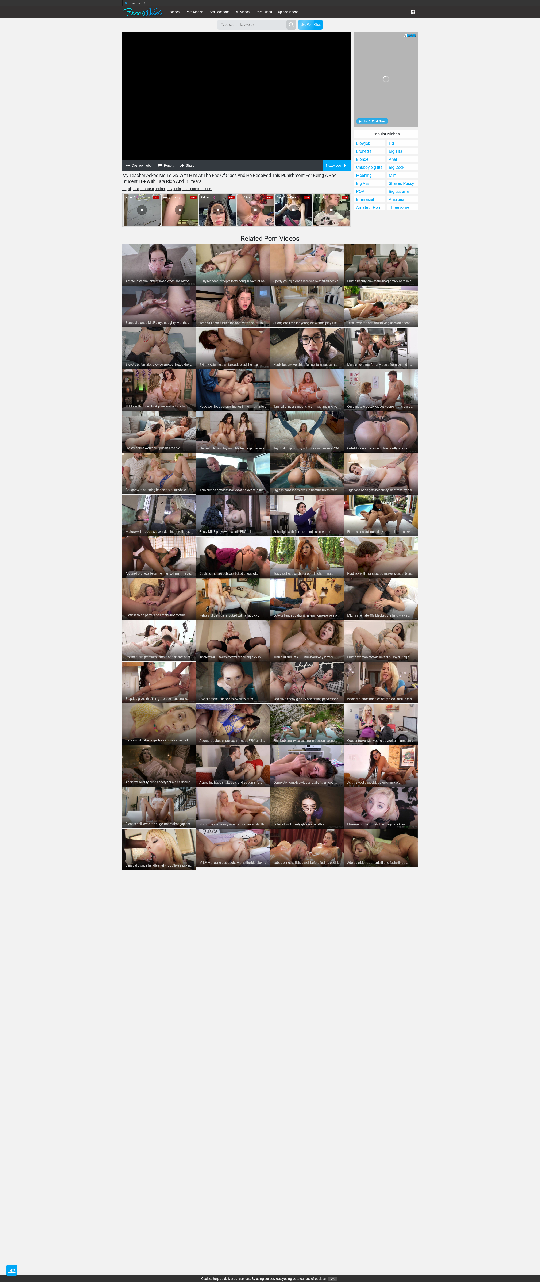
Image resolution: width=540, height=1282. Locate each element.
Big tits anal (399, 191)
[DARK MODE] (413, 12)
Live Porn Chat (310, 25)
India (177, 189)
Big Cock (396, 167)
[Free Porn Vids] (143, 12)
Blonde (362, 159)
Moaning (364, 175)
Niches (174, 12)
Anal (393, 159)
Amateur (147, 189)
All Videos (243, 12)
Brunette (363, 151)
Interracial (365, 199)
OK (333, 1278)
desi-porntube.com (197, 189)
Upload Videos (288, 12)
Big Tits (395, 151)
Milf (392, 175)
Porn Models (194, 12)
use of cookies (315, 1279)
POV (169, 189)
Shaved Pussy (401, 183)
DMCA (11, 1270)
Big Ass (133, 189)
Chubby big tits (369, 167)
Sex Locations (220, 12)
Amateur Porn (368, 207)
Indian (160, 189)
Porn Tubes (264, 12)
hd (124, 189)
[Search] (291, 25)
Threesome (399, 207)
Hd (391, 143)
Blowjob (363, 143)
